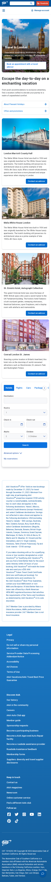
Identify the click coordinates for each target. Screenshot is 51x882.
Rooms (7, 408)
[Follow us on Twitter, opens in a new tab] (16, 814)
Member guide (14, 720)
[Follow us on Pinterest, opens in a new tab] (9, 821)
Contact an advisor (36, 181)
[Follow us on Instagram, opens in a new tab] (24, 814)
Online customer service (18, 797)
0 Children (32, 436)
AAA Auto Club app (16, 715)
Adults (6, 432)
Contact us (12, 782)
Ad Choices (12, 667)
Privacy (10, 640)
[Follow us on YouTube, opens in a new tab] (31, 814)
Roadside (44, 3)
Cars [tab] (28, 388)
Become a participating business (22, 730)
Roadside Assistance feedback (22, 749)
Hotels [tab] (9, 388)
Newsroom (12, 792)
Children (29, 432)
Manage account (41, 10)
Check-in (7, 420)
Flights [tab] (19, 388)
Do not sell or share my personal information (23, 646)
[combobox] (25, 399)
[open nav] (3, 10)
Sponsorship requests (17, 725)
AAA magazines (14, 787)
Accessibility (13, 661)
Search (25, 445)
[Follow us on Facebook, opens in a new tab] (9, 814)
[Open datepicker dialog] (22, 424)
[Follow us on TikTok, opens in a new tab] (16, 821)
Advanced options (11, 453)
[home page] (5, 3)
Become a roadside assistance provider (26, 744)
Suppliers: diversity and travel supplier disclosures (25, 761)
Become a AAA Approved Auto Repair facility (25, 737)
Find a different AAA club (19, 803)
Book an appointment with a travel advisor (22, 65)
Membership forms (16, 754)
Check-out (30, 420)
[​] (31, 3)
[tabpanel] (25, 431)
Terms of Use (13, 672)
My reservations (11, 459)
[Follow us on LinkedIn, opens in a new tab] (39, 814)
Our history (12, 700)
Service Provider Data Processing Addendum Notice (23, 655)
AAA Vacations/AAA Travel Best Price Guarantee (25, 678)
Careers (10, 710)
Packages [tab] (39, 388)
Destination (9, 396)
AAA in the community (17, 705)
